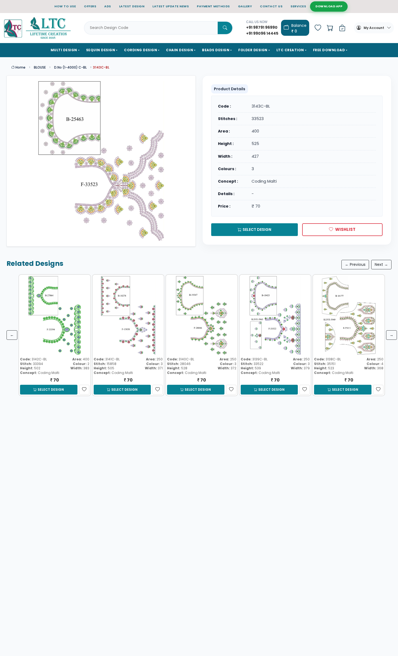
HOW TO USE (65, 6)
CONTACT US (271, 6)
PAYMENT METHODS (213, 6)
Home (20, 67)
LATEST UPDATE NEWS (170, 6)
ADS (107, 6)
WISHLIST (345, 229)
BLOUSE (40, 67)
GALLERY (245, 6)
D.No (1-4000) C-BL (70, 67)
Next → (381, 264)
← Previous (355, 264)
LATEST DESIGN (132, 6)
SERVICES (298, 6)
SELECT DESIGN (257, 229)
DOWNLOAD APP (328, 6)
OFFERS (90, 6)
